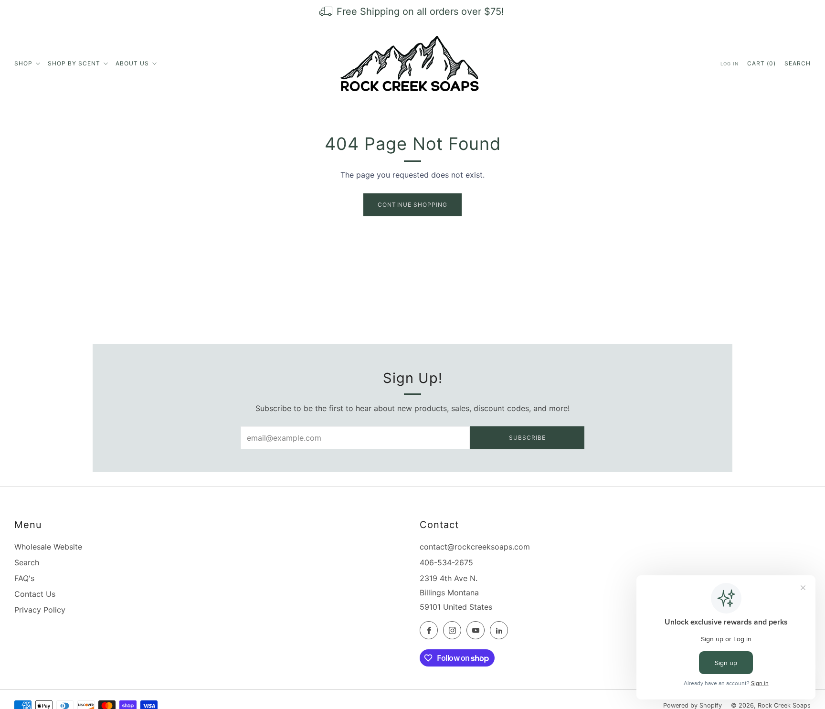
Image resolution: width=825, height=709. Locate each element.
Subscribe (527, 437)
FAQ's (24, 578)
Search (797, 63)
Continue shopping (412, 204)
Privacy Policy (39, 609)
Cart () (761, 63)
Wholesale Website (48, 546)
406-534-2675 (446, 562)
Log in (729, 63)
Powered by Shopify (692, 705)
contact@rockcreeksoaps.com (475, 546)
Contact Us (34, 594)
